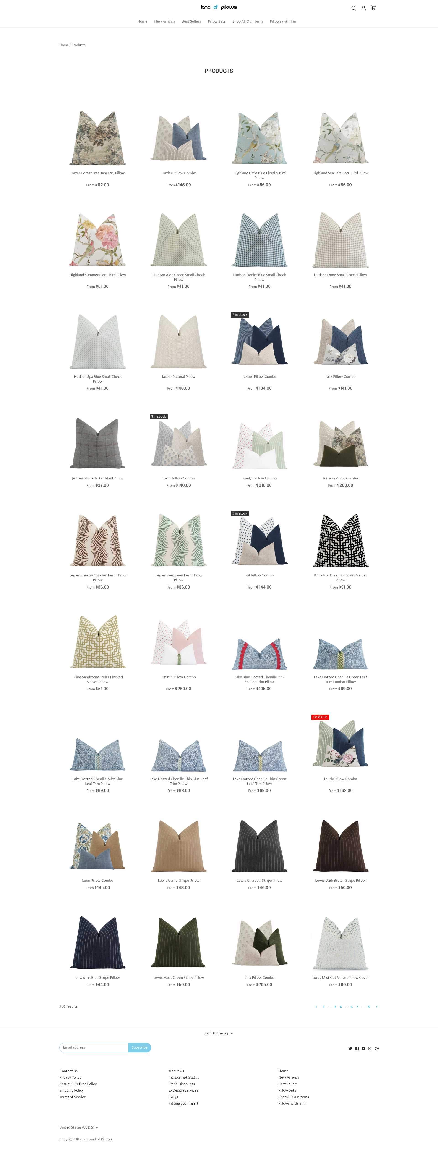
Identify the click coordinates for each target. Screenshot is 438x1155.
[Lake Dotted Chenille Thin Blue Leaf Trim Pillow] (179, 744)
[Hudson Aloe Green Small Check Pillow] (179, 240)
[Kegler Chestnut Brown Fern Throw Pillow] (98, 540)
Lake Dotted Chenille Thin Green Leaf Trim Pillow (259, 781)
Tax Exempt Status (184, 1077)
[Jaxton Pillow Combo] (260, 341)
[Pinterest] (377, 1048)
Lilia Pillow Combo (259, 977)
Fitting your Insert (183, 1103)
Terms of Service (72, 1097)
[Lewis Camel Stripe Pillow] (179, 845)
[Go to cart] (373, 8)
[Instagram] (370, 1048)
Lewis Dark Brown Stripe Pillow (340, 880)
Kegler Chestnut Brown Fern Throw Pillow (98, 578)
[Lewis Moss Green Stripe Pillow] (179, 942)
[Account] (364, 8)
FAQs (173, 1097)
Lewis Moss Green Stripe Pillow (178, 977)
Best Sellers (287, 1084)
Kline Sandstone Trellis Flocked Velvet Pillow (98, 679)
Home (283, 1071)
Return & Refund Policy (78, 1084)
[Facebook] (357, 1048)
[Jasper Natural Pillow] (179, 341)
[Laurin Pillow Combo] (340, 744)
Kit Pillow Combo (259, 575)
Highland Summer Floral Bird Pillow (97, 275)
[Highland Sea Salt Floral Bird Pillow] (340, 138)
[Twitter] (350, 1048)
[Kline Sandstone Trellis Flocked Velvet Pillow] (98, 642)
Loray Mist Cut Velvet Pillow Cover (340, 977)
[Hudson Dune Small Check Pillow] (340, 240)
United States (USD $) (76, 1127)
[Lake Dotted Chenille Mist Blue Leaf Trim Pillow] (98, 744)
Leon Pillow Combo (97, 880)
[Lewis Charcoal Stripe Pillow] (260, 845)
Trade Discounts (182, 1084)
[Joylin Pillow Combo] (179, 443)
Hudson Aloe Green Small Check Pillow (179, 277)
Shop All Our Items (293, 1097)
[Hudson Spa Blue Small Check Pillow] (98, 341)
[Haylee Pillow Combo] (179, 138)
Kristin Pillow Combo (179, 677)
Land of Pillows (100, 1139)
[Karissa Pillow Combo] (340, 443)
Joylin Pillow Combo (179, 478)
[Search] (354, 8)
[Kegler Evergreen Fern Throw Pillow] (179, 540)
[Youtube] (363, 1048)
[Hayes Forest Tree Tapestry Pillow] (98, 138)
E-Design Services (183, 1090)
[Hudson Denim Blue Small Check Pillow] (260, 240)
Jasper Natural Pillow (179, 376)
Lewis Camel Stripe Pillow (179, 880)
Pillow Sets (287, 1090)
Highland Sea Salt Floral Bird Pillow (340, 173)
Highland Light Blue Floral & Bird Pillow (260, 175)
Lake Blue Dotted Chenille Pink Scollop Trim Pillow (259, 679)
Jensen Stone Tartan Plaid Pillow (97, 478)
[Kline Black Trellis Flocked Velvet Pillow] (340, 540)
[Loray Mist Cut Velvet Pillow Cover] (340, 942)
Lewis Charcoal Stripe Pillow (259, 880)
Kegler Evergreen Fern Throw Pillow (179, 578)
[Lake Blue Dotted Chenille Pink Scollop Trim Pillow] (260, 642)
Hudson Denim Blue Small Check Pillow (259, 277)
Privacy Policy (70, 1077)
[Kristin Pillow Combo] (179, 642)
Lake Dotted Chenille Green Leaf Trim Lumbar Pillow (340, 679)
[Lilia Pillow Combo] (260, 942)
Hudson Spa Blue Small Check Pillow (98, 379)
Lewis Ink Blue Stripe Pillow (98, 977)
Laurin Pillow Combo (340, 779)
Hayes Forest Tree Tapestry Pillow (97, 173)
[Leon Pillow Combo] (98, 845)
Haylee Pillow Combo (179, 173)
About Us (176, 1071)
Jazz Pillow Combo (340, 376)
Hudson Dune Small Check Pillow (340, 275)
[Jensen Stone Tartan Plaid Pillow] (98, 443)
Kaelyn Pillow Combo (259, 478)
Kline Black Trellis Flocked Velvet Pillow (340, 578)
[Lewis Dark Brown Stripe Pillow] (340, 845)
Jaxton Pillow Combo (259, 376)
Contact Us (68, 1071)
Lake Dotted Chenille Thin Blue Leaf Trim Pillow (179, 781)
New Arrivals (288, 1077)
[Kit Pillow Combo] (260, 540)
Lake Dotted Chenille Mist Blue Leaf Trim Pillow (97, 781)
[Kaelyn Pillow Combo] (260, 443)
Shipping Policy (71, 1090)
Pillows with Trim (292, 1103)
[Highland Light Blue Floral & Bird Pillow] (260, 138)
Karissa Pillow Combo (340, 478)
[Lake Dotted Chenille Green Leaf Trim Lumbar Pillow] (340, 642)
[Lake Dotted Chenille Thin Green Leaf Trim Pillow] (260, 744)
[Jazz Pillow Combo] (340, 341)
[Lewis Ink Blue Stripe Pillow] (98, 942)
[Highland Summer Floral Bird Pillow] (98, 240)
